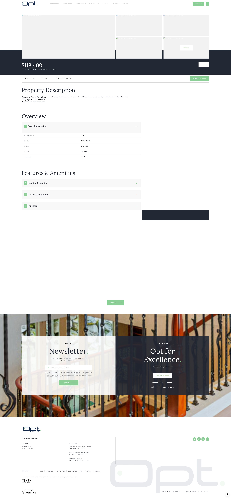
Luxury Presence (175, 491)
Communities (72, 471)
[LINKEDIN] (203, 439)
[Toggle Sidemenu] (207, 4)
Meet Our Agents (85, 471)
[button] (199, 78)
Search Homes (60, 471)
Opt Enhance (81, 4)
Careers (116, 4)
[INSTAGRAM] (207, 439)
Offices (125, 4)
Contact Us (198, 4)
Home (41, 471)
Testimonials (94, 4)
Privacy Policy (61, 376)
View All (186, 48)
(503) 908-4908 (168, 387)
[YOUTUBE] (199, 439)
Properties (49, 471)
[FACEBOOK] (194, 439)
